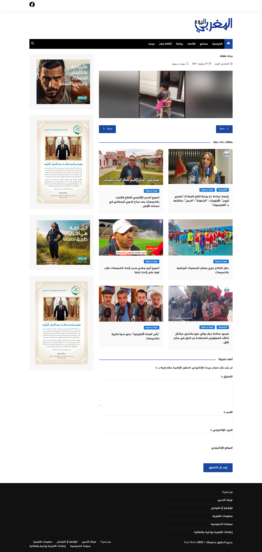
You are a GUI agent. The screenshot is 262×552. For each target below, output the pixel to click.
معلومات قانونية (222, 516)
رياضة (179, 44)
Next (109, 129)
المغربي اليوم (222, 64)
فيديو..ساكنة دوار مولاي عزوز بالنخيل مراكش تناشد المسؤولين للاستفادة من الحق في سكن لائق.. (201, 338)
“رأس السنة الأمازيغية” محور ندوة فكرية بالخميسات (135, 336)
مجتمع (204, 44)
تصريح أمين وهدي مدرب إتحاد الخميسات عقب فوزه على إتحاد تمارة (131, 270)
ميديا (151, 44)
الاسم (228, 412)
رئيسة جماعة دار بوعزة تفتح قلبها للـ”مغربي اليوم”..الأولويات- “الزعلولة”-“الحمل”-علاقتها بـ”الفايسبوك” (201, 201)
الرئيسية (217, 44)
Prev (222, 129)
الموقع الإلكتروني (222, 448)
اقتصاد (191, 44)
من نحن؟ (227, 492)
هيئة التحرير (225, 500)
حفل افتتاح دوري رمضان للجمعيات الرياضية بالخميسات (203, 270)
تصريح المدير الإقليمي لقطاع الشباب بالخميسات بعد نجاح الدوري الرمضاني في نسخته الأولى (134, 202)
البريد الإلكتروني (221, 430)
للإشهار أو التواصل (222, 508)
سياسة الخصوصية (222, 524)
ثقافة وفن (165, 44)
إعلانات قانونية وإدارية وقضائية (213, 532)
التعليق (227, 376)
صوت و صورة (178, 64)
